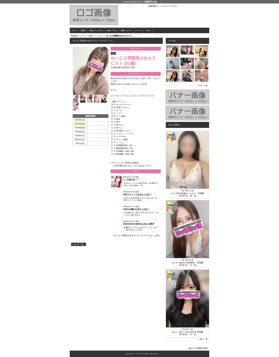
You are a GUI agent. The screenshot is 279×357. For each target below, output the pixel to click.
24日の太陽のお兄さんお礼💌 (136, 209)
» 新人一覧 (203, 339)
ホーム (74, 30)
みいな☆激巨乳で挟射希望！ (184, 263)
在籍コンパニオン (96, 30)
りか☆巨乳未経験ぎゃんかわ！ (184, 193)
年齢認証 (74, 36)
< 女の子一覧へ (78, 244)
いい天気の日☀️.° (131, 179)
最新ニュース (126, 30)
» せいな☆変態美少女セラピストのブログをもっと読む (136, 235)
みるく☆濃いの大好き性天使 (184, 332)
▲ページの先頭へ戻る (198, 348)
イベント (138, 30)
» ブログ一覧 (202, 85)
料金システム (112, 30)
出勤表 (83, 30)
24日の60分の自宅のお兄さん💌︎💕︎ (138, 224)
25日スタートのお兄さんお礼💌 (137, 194)
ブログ (148, 30)
